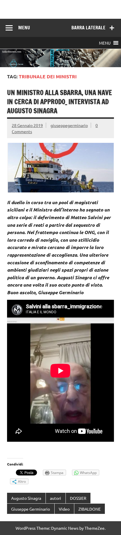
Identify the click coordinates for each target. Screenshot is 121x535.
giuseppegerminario (69, 125)
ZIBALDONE (89, 509)
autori (55, 498)
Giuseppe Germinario (30, 509)
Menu (24, 27)
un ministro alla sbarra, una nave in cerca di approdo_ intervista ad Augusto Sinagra (59, 102)
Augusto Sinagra (26, 498)
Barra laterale (88, 27)
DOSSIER (78, 498)
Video (64, 509)
